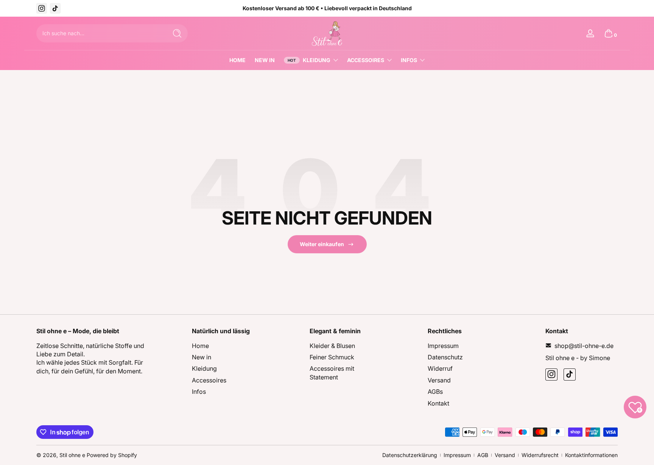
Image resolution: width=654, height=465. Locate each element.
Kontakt (438, 403)
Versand (439, 380)
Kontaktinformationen (591, 455)
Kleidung (316, 60)
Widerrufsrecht (540, 455)
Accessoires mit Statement (332, 373)
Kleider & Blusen (332, 345)
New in (201, 356)
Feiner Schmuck (332, 356)
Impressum (443, 345)
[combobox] (100, 33)
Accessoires (365, 60)
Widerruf (440, 368)
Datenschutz (445, 356)
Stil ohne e (72, 455)
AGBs (435, 391)
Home (200, 345)
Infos (409, 60)
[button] (609, 33)
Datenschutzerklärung (409, 455)
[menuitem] (228, 345)
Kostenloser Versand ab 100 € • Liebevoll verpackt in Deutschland (327, 8)
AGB (482, 455)
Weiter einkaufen (322, 244)
